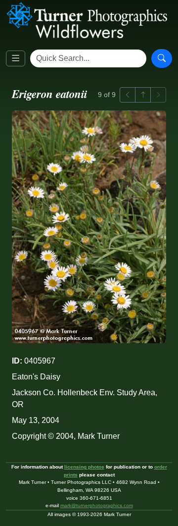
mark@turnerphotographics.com (96, 505)
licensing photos (84, 467)
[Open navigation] (15, 59)
